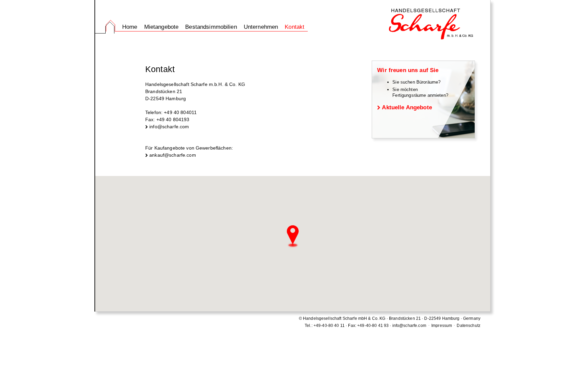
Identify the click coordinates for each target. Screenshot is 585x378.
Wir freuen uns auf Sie (407, 70)
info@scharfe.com (169, 126)
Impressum (441, 325)
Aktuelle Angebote (407, 107)
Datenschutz (468, 325)
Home (129, 27)
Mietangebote (161, 27)
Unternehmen (261, 27)
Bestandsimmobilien (211, 27)
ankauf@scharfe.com (172, 155)
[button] (293, 237)
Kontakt (294, 27)
